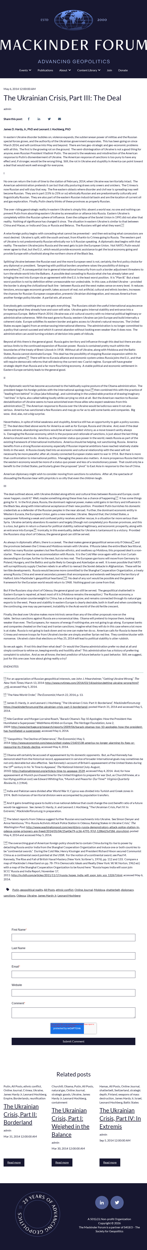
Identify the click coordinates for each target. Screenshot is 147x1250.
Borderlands (21, 1098)
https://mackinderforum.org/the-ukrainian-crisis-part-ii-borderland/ (45, 706)
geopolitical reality (31, 889)
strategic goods (61, 1094)
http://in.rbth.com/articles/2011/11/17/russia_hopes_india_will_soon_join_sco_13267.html (66, 875)
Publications (45, 70)
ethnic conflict (65, 889)
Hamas (103, 1086)
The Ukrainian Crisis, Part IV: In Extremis (120, 1118)
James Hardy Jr (47, 895)
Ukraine (32, 895)
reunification (38, 1098)
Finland (112, 1094)
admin (7, 109)
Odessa (21, 895)
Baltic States (131, 1102)
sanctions (9, 895)
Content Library (87, 70)
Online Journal (84, 889)
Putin (15, 889)
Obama (68, 1086)
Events (23, 70)
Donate (123, 70)
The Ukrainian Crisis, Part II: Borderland (21, 1114)
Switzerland (121, 1090)
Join (109, 70)
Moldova (99, 889)
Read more (14, 1162)
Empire (8, 1098)
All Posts (49, 889)
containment (59, 1102)
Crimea (27, 1090)
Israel (138, 1098)
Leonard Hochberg (69, 895)
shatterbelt (113, 889)
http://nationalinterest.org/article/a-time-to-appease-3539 (48, 770)
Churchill (57, 1086)
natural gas (58, 1090)
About (63, 70)
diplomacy (127, 889)
